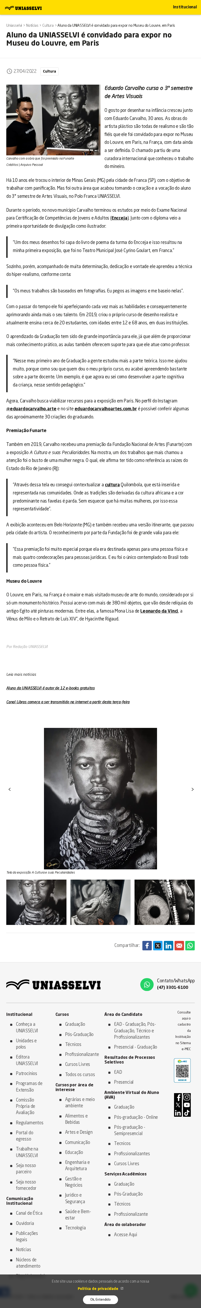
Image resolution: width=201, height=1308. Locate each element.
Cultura (49, 71)
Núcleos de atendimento (28, 1263)
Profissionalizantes (132, 1154)
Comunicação (77, 1143)
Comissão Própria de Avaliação (25, 1106)
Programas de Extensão (29, 1087)
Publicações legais (27, 1236)
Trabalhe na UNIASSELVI (27, 1152)
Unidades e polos (26, 1044)
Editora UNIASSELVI (27, 1060)
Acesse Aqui (125, 1235)
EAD (118, 1072)
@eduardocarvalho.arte (31, 409)
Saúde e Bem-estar (78, 1215)
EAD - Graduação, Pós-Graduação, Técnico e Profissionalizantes (135, 1031)
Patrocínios (26, 1074)
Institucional (185, 7)
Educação (74, 1153)
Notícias (23, 1250)
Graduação (75, 1024)
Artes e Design (79, 1132)
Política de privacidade (98, 1289)
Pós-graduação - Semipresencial (129, 1130)
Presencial (123, 1082)
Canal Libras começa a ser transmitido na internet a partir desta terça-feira (68, 702)
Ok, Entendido (100, 1299)
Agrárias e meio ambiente (80, 1103)
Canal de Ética (29, 1213)
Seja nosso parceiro (26, 1169)
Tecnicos (122, 1144)
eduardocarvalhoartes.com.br (106, 409)
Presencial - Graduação (135, 1047)
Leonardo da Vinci (159, 611)
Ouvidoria (25, 1224)
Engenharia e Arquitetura (77, 1165)
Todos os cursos (80, 1075)
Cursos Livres (77, 1064)
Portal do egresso (24, 1136)
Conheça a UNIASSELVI (27, 1027)
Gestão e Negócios (74, 1182)
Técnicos (73, 1045)
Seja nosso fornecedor (26, 1185)
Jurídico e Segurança (75, 1198)
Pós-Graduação (79, 1035)
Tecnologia (75, 1228)
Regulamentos (29, 1123)
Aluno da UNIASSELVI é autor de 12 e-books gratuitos (50, 688)
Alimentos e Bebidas (76, 1119)
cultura (112, 485)
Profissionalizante (81, 1055)
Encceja (119, 218)
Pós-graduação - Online (136, 1117)
